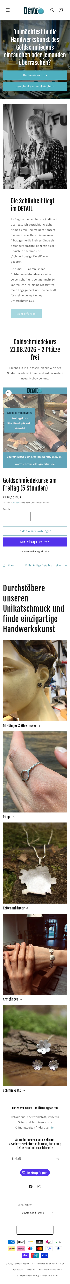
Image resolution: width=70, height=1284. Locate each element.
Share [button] (11, 565)
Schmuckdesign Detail (24, 1263)
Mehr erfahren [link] (26, 313)
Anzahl (6, 509)
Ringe (7, 817)
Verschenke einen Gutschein (35, 86)
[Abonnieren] (57, 1158)
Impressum (17, 1269)
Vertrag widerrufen (35, 1230)
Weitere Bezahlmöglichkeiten (35, 551)
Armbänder (10, 999)
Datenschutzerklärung (27, 1275)
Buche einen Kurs (35, 75)
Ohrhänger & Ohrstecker (19, 726)
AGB (62, 1263)
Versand (17, 502)
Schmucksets (12, 1090)
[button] (8, 10)
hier (52, 1127)
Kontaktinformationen (50, 1269)
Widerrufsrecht (50, 1275)
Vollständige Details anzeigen (43, 565)
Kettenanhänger (13, 908)
